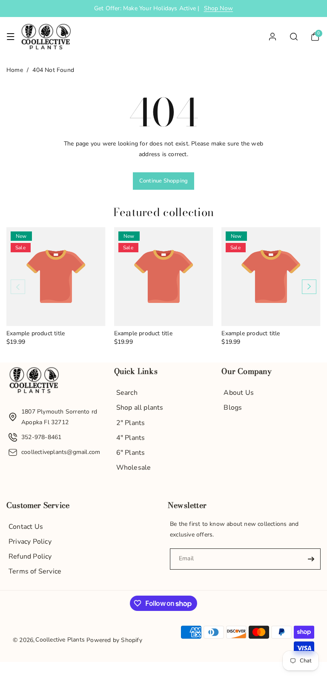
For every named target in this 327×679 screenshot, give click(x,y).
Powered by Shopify (114, 640)
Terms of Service (35, 571)
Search (127, 392)
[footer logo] (34, 382)
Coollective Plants (60, 640)
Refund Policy (30, 556)
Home (14, 70)
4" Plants (130, 437)
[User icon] (272, 36)
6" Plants (130, 452)
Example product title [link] (35, 333)
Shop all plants (140, 407)
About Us (239, 392)
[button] (10, 36)
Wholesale (133, 467)
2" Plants (130, 423)
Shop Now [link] (218, 8)
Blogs (233, 407)
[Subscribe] (310, 559)
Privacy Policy (30, 541)
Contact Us (26, 526)
